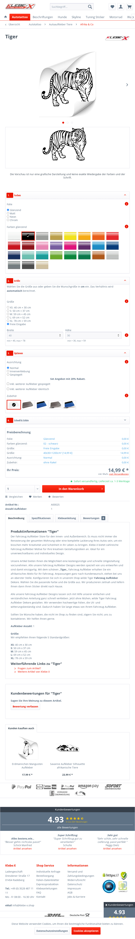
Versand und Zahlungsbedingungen (81, 873)
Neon (13, 216)
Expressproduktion (47, 884)
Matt (12, 213)
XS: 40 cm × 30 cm (20, 307)
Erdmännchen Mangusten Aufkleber (27, 765)
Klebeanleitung (67, 518)
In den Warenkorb (71, 489)
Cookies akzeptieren (86, 930)
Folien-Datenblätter (47, 880)
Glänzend (15, 210)
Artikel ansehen (22, 848)
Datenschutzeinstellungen (52, 930)
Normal (14, 368)
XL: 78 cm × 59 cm (20, 320)
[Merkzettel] (112, 6)
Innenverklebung (20, 371)
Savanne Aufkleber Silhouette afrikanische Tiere (67, 765)
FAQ (38, 892)
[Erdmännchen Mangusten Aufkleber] (27, 748)
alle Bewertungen (67, 827)
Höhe (68, 330)
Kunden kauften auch (21, 728)
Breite (10, 330)
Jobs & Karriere (76, 896)
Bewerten (58, 496)
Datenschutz (75, 884)
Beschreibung (16, 518)
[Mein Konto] (120, 6)
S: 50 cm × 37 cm (20, 310)
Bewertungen (93, 518)
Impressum (74, 888)
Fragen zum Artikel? (29, 668)
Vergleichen (15, 496)
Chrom (14, 220)
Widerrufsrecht (76, 880)
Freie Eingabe (18, 324)
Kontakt (40, 896)
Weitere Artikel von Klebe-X (33, 671)
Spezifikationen (41, 518)
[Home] (5, 17)
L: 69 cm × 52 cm (19, 317)
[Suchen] (90, 6)
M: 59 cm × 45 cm (20, 314)
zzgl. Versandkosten (119, 473)
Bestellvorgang (45, 875)
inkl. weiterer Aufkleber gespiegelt (30, 384)
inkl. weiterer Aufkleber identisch (29, 389)
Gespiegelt (16, 374)
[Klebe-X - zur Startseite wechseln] (20, 7)
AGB (70, 892)
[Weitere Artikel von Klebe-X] (117, 40)
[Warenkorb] (129, 6)
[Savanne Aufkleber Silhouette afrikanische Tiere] (67, 748)
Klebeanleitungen (46, 888)
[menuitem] (72, 6)
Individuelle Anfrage (48, 871)
